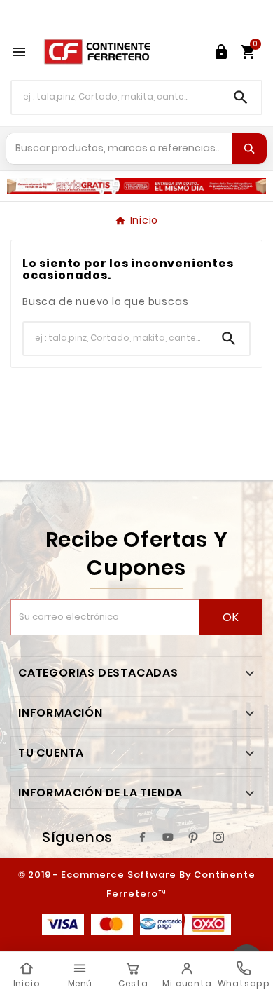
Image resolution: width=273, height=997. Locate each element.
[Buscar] (249, 148)
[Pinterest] (193, 837)
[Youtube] (168, 837)
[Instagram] (218, 837)
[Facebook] (142, 837)
